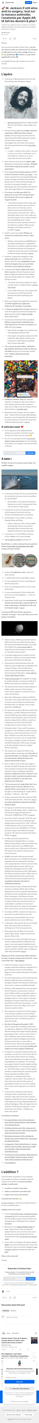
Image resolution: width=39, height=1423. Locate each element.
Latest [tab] (8, 1333)
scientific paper (22, 409)
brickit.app (8, 356)
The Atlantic (19, 961)
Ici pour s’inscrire (7, 1203)
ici (13, 1221)
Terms (23, 1410)
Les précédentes (10, 1163)
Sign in (35, 2)
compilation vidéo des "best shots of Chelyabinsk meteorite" (17, 882)
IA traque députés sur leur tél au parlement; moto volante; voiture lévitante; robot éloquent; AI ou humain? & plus (20, 1122)
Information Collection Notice (23, 1394)
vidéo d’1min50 (27, 314)
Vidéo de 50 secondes (12, 679)
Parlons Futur (5, 32)
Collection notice (32, 1410)
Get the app (28, 1415)
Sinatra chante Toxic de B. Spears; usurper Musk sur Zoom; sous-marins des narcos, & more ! (14, 1340)
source (7, 148)
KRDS (7, 1245)
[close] (33, 1360)
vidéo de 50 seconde (21, 166)
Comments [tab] (6, 1311)
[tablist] (9, 1311)
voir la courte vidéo (24, 647)
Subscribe (28, 2)
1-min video (31, 145)
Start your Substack (15, 1415)
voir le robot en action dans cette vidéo (20, 546)
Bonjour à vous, (6, 1345)
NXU (6, 1252)
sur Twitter (28, 174)
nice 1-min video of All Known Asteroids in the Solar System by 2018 (21, 802)
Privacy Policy (19, 1396)
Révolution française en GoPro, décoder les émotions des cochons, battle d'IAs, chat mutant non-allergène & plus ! (21, 1138)
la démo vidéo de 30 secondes (19, 354)
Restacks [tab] (13, 1311)
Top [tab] (4, 1333)
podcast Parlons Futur (25, 1227)
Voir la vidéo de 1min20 (13, 540)
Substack (10, 1419)
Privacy (18, 1410)
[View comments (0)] (10, 38)
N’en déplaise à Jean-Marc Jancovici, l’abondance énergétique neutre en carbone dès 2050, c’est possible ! (14, 1356)
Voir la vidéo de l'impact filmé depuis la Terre (20, 674)
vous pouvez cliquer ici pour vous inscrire (20, 439)
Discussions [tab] (15, 1333)
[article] (19, 1344)
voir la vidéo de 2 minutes (21, 266)
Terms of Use (28, 1393)
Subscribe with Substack (20, 1388)
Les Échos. (8, 1223)
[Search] (36, 1333)
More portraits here (14, 122)
